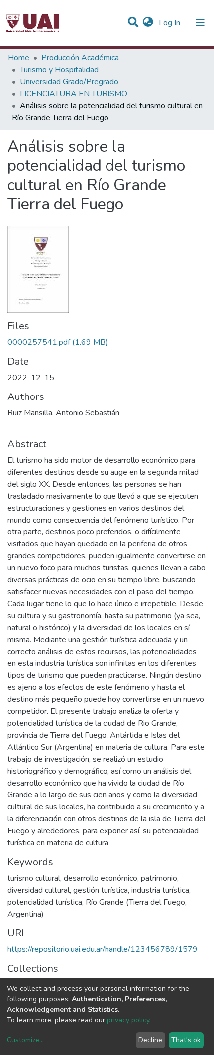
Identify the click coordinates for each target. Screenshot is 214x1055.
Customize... (25, 1040)
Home (18, 57)
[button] (148, 23)
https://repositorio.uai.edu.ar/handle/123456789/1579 (102, 949)
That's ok (186, 1040)
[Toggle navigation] (200, 23)
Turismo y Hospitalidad (59, 69)
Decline (150, 1040)
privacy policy (128, 1020)
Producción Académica (80, 57)
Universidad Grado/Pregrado (69, 81)
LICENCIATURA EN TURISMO (73, 93)
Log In (170, 22)
